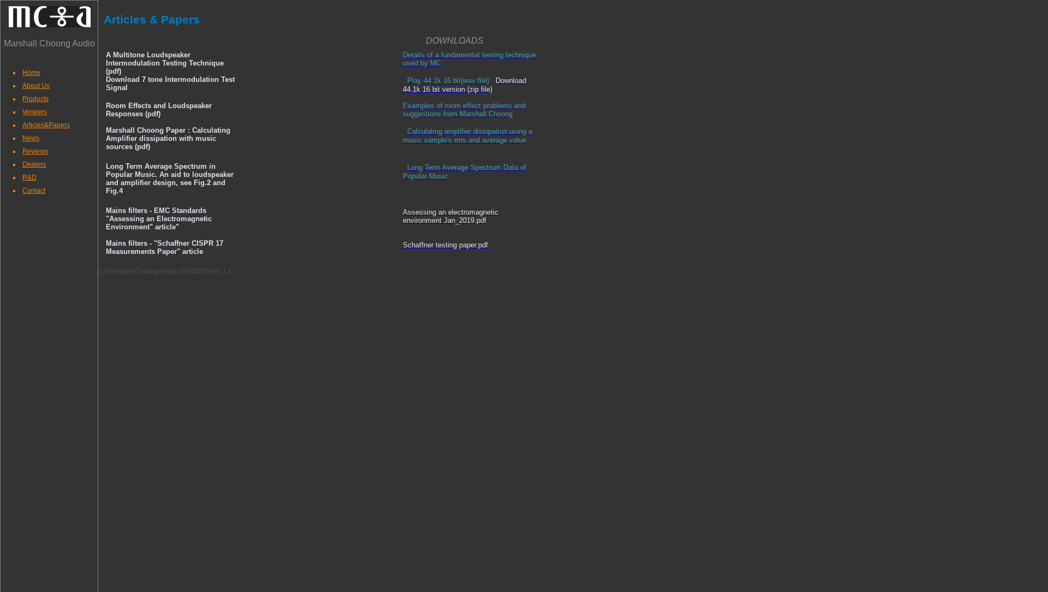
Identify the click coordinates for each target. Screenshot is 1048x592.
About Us (36, 86)
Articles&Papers (46, 125)
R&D (29, 177)
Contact (33, 190)
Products (35, 99)
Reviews (35, 151)
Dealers (34, 164)
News (30, 138)
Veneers (34, 112)
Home (31, 72)
